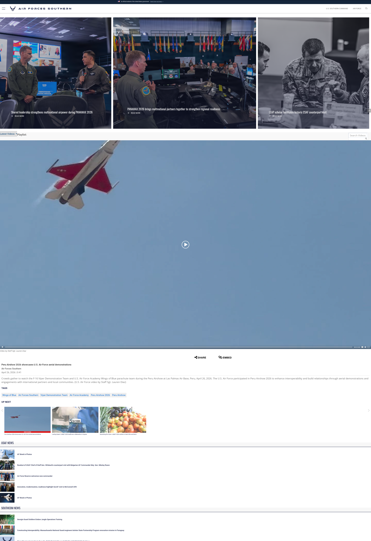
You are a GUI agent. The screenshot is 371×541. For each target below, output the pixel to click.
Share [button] (202, 357)
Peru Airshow (119, 395)
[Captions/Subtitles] (362, 347)
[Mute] (365, 347)
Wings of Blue (9, 395)
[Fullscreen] (368, 347)
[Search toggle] (366, 8)
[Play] (2, 347)
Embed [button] (227, 357)
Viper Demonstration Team (54, 395)
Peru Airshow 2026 (100, 395)
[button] (157, 2)
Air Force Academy (79, 395)
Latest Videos (7, 133)
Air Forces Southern (28, 395)
